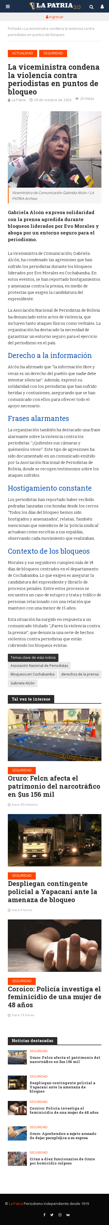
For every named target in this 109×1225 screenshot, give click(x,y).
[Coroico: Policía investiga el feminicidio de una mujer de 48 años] (54, 945)
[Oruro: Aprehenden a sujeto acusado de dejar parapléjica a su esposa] (17, 1133)
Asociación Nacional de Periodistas (39, 665)
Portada (14, 28)
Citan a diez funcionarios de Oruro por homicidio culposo (62, 1161)
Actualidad (22, 53)
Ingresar (55, 16)
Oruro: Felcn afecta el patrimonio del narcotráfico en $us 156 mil (54, 786)
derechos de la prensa (80, 674)
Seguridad (53, 53)
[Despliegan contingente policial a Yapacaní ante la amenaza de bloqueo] (54, 840)
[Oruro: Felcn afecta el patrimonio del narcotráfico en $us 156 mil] (54, 735)
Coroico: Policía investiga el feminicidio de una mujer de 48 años (54, 997)
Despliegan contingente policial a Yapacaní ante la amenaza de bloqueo (52, 892)
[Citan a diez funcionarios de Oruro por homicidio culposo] (17, 1159)
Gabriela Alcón (23, 683)
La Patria (19, 100)
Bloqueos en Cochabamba (32, 674)
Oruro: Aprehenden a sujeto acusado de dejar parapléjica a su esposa (63, 1136)
